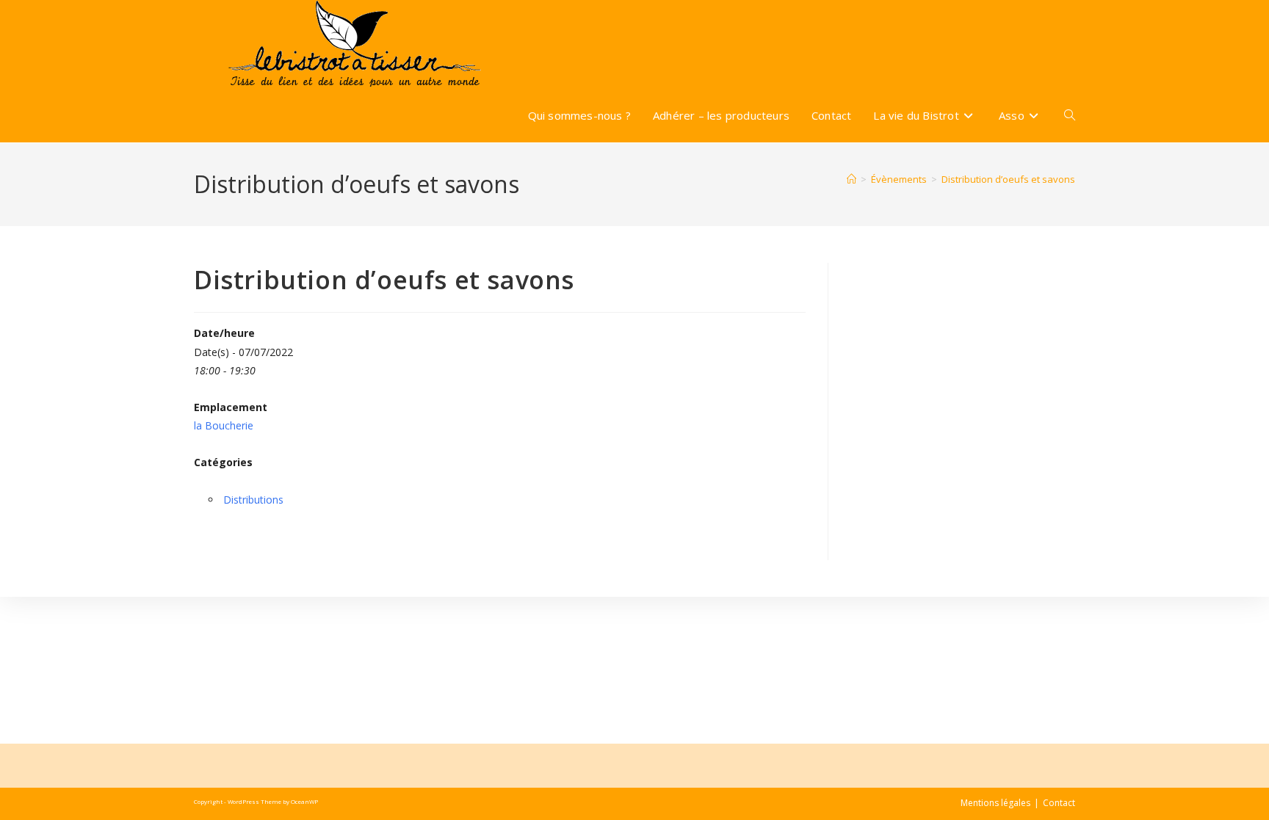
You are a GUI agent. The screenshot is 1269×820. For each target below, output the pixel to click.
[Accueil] (851, 179)
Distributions (253, 500)
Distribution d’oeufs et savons (1008, 179)
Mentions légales (995, 803)
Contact (1059, 803)
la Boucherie (223, 425)
